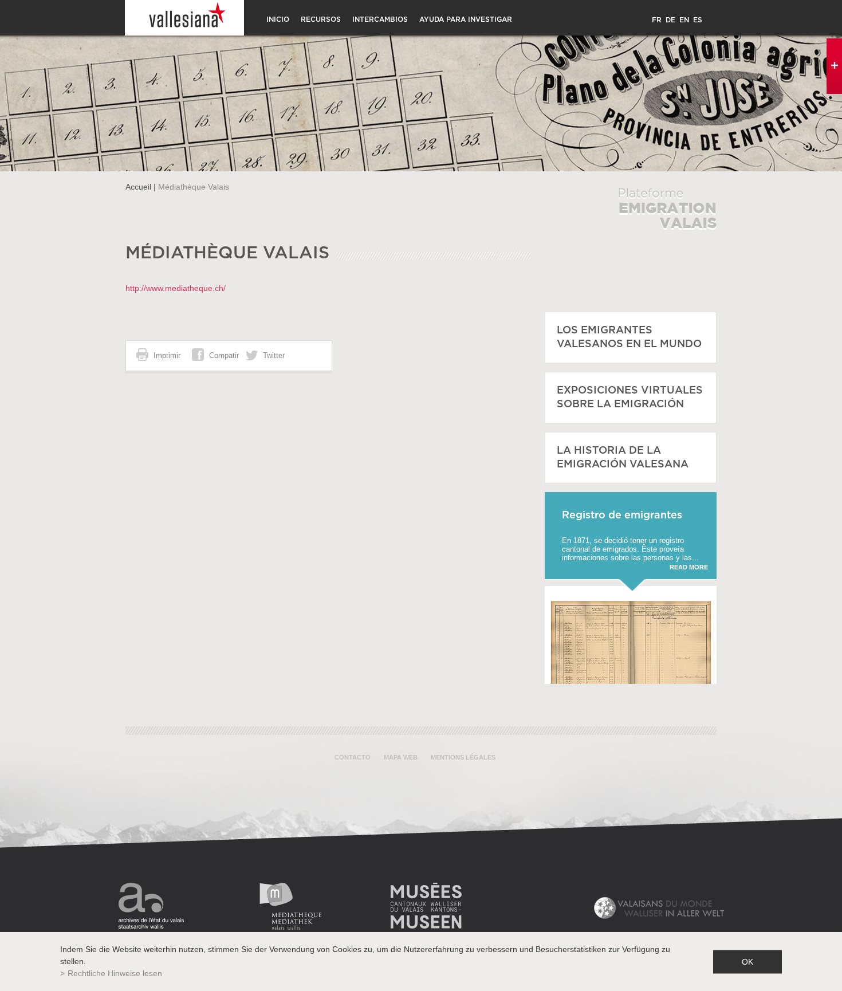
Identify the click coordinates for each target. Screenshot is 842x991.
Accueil (138, 186)
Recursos (321, 19)
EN (684, 20)
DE (670, 20)
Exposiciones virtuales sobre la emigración (630, 398)
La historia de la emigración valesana (622, 458)
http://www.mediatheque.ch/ (175, 288)
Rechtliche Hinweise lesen (115, 973)
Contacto (353, 757)
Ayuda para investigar (465, 19)
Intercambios (380, 19)
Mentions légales (463, 757)
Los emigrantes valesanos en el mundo (629, 337)
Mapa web (401, 757)
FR (657, 20)
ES (697, 20)
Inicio (277, 19)
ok (747, 961)
